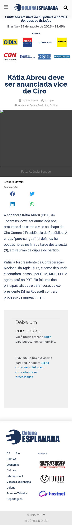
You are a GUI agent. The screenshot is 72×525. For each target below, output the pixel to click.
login (47, 337)
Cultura (11, 470)
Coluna (11, 487)
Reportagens (14, 499)
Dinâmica (43, 105)
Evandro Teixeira (17, 493)
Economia (13, 464)
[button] (66, 7)
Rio (18, 453)
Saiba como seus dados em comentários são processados (32, 370)
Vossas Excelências (19, 481)
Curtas (33, 105)
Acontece (23, 105)
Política (54, 105)
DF (8, 453)
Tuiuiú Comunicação (36, 521)
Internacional (15, 476)
